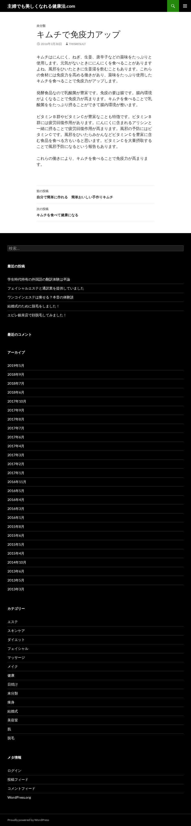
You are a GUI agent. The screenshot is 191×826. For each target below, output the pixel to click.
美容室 (12, 720)
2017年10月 (16, 401)
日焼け (12, 684)
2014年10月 (16, 562)
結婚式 (12, 711)
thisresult (77, 44)
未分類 (12, 693)
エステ (12, 622)
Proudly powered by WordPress (28, 820)
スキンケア (16, 630)
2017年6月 (15, 437)
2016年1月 (15, 517)
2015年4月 (15, 553)
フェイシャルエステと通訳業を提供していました (45, 288)
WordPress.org (19, 797)
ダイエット (16, 639)
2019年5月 (15, 365)
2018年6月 (15, 392)
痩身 (10, 702)
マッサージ (16, 657)
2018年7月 (15, 383)
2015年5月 (15, 544)
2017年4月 (15, 446)
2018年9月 (15, 374)
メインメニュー (185, 6)
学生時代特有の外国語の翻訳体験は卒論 (38, 279)
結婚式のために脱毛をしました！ (33, 306)
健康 (10, 675)
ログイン (14, 770)
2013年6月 (15, 571)
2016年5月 (15, 491)
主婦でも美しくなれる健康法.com (41, 6)
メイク (12, 666)
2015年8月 (15, 526)
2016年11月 (16, 482)
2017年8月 (15, 419)
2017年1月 (15, 473)
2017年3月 (15, 455)
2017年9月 (15, 410)
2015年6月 (15, 535)
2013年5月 (15, 580)
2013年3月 (15, 589)
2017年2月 (15, 464)
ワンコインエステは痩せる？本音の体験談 (40, 297)
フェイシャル (17, 648)
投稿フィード (17, 779)
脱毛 (10, 738)
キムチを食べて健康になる (57, 212)
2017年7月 (15, 428)
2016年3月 (15, 508)
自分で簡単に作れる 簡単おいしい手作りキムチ (75, 194)
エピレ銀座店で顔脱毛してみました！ (37, 315)
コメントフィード (21, 788)
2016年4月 (15, 499)
